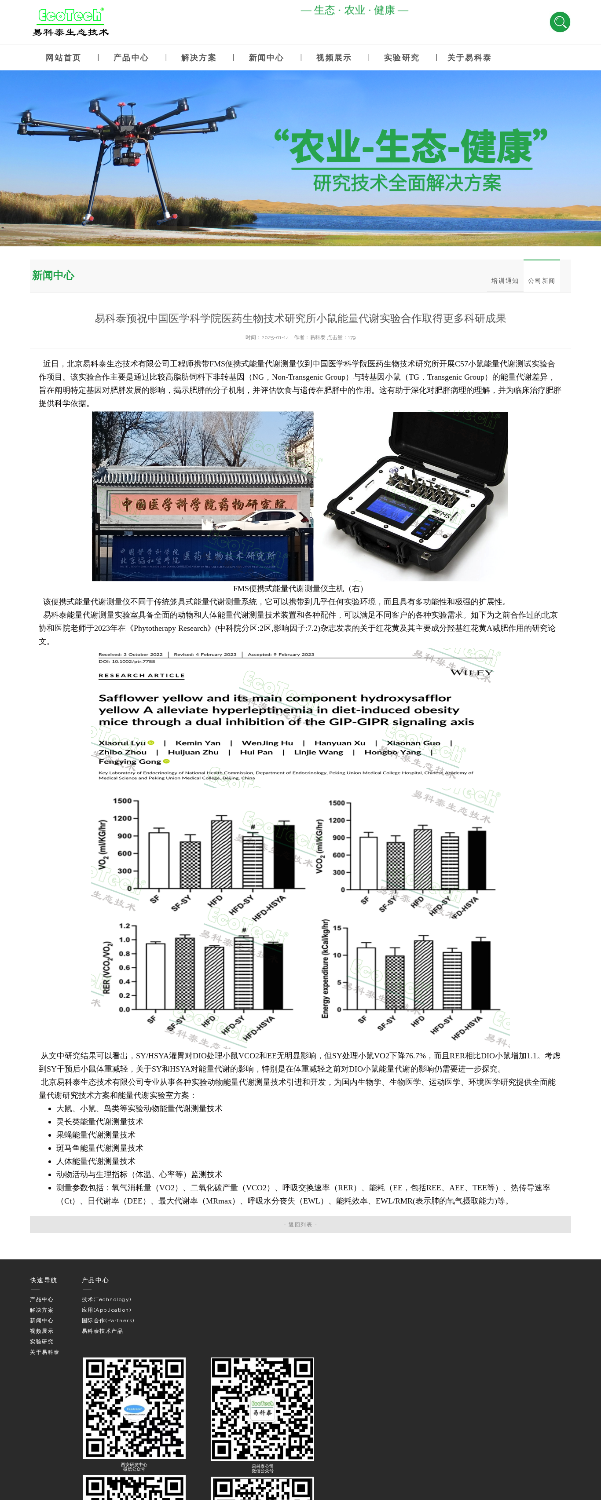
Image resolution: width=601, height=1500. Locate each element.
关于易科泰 (469, 57)
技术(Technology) (107, 1299)
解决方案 (199, 57)
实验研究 (402, 57)
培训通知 (505, 280)
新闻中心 (267, 57)
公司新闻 (542, 280)
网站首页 (63, 57)
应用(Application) (107, 1310)
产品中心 (131, 57)
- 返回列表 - (300, 1225)
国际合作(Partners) (108, 1320)
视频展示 (334, 57)
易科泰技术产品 (103, 1331)
